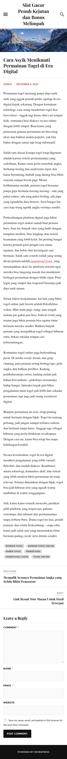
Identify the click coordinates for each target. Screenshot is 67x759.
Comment (11, 627)
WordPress (41, 752)
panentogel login (41, 261)
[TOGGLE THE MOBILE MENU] (5, 14)
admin (7, 84)
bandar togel (14, 546)
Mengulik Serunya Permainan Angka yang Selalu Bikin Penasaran (32, 579)
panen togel (13, 551)
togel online (41, 556)
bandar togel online (41, 546)
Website (9, 702)
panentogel (33, 551)
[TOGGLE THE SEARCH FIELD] (61, 14)
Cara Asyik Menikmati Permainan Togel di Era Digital (28, 65)
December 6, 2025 (27, 84)
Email (8, 685)
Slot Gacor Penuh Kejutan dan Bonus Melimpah (33, 14)
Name (8, 668)
